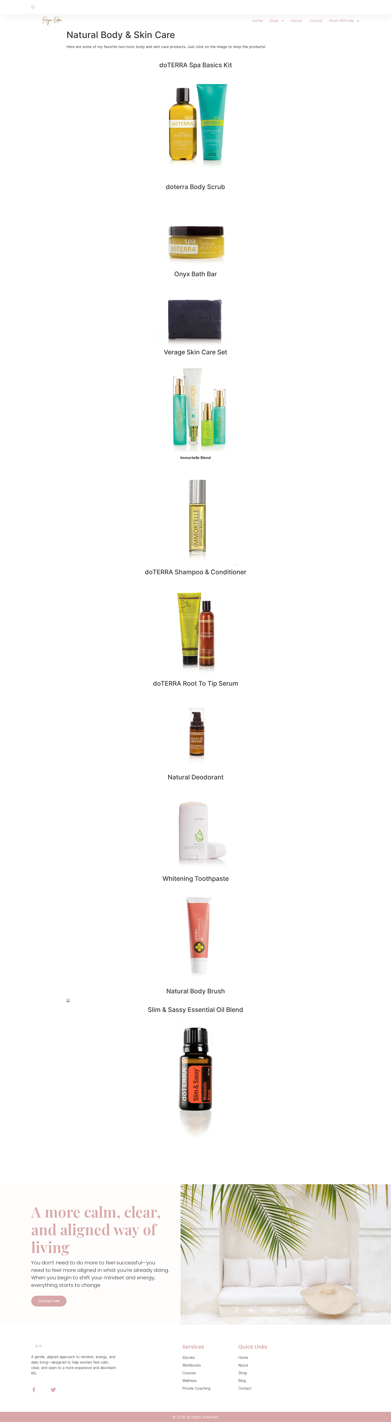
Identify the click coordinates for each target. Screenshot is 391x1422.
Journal (315, 20)
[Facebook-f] (33, 1389)
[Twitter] (53, 1389)
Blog (242, 1380)
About (296, 20)
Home (257, 20)
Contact (244, 1388)
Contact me (49, 1301)
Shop (274, 20)
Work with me (341, 20)
